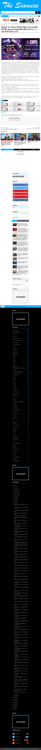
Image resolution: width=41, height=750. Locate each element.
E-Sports (15, 433)
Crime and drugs (16, 409)
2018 (14, 707)
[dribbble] (33, 306)
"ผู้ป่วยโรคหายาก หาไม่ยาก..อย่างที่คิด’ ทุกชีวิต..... (21, 679)
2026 (14, 485)
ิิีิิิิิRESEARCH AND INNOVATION (19, 368)
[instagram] (38, 306)
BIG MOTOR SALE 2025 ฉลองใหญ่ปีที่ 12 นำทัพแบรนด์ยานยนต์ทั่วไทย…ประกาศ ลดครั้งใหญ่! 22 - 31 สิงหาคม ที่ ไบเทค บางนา (20, 143)
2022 (14, 700)
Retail (14, 435)
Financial (15, 405)
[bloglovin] (32, 306)
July (15, 498)
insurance (15, 417)
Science (14, 445)
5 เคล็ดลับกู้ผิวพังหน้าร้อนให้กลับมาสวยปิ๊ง (20, 542)
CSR (14, 334)
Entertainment (16, 332)
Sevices (14, 459)
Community (15, 427)
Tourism (14, 370)
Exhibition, (13, 33)
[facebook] (26, 306)
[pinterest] (31, 306)
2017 (14, 709)
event (14, 389)
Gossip (14, 415)
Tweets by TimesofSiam (17, 284)
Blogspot (25, 748)
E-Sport (14, 385)
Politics (14, 403)
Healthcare (15, 342)
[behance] (36, 306)
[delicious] (39, 306)
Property (15, 348)
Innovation (15, 421)
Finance (14, 360)
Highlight (20, 220)
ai (13, 397)
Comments (26, 220)
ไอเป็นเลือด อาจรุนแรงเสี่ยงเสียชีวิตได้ (20, 515)
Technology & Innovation (18, 401)
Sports (14, 346)
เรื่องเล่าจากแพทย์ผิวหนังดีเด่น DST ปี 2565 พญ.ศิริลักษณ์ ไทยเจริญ (23, 254)
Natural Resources (17, 443)
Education (15, 350)
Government (15, 330)
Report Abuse (16, 217)
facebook (33, 149)
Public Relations (16, 457)
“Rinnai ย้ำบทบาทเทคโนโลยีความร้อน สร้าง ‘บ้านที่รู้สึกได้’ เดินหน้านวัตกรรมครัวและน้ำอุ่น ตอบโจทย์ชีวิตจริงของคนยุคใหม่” (20, 249)
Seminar (15, 447)
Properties (15, 411)
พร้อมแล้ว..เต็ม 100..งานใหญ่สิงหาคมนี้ (32, 142)
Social (14, 358)
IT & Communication (17, 340)
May (15, 501)
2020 (14, 704)
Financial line (16, 338)
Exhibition (5, 23)
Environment (16, 391)
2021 (14, 702)
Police (14, 431)
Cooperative (15, 449)
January (15, 697)
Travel (14, 364)
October (15, 493)
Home (2, 23)
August (15, 496)
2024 (14, 488)
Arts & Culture (16, 393)
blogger (7, 149)
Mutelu (14, 455)
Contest (14, 429)
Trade (14, 356)
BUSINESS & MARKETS (18, 372)
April (15, 503)
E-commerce (16, 437)
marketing (15, 354)
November (16, 491)
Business (15, 336)
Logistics (15, 453)
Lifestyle (15, 423)
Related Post (4, 131)
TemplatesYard (14, 748)
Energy (14, 387)
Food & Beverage (16, 344)
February (15, 695)
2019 (14, 705)
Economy (15, 413)
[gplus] (29, 306)
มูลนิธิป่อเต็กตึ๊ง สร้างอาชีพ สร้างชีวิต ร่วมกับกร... (21, 544)
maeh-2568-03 (16, 461)
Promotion (15, 395)
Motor (14, 362)
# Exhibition (5, 100)
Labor (14, 451)
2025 (14, 486)
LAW (14, 441)
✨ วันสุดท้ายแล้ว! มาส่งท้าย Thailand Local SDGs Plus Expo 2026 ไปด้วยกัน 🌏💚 (13, 16)
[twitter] (28, 306)
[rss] (35, 306)
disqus (20, 149)
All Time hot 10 (15, 220)
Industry (15, 399)
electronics (15, 425)
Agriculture (15, 352)
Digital (14, 383)
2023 (14, 699)
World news (15, 439)
